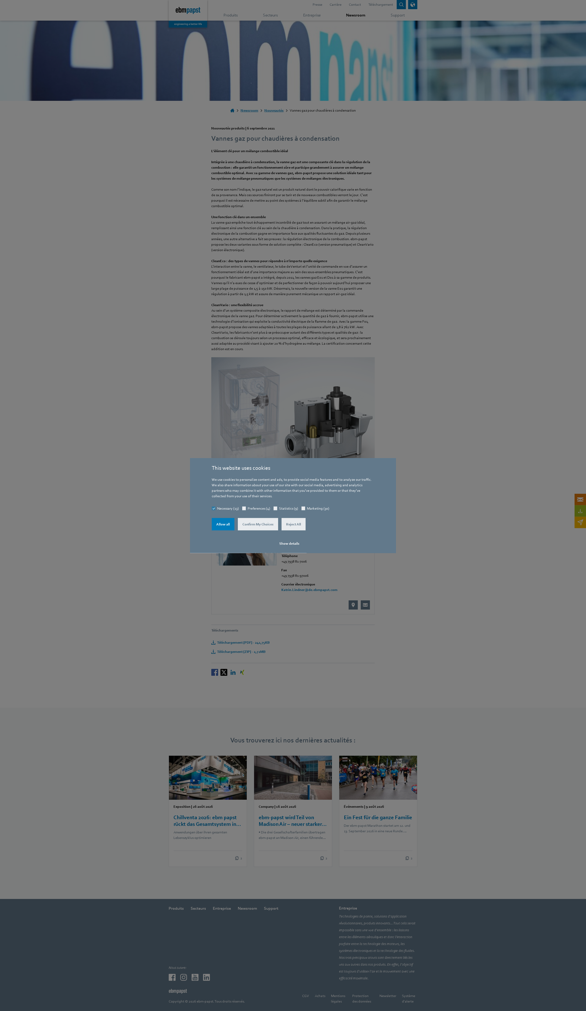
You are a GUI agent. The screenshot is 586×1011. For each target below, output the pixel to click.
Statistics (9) (288, 508)
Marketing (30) (318, 508)
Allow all (223, 524)
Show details (289, 543)
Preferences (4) (259, 508)
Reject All (293, 524)
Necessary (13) (228, 508)
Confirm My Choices (258, 524)
